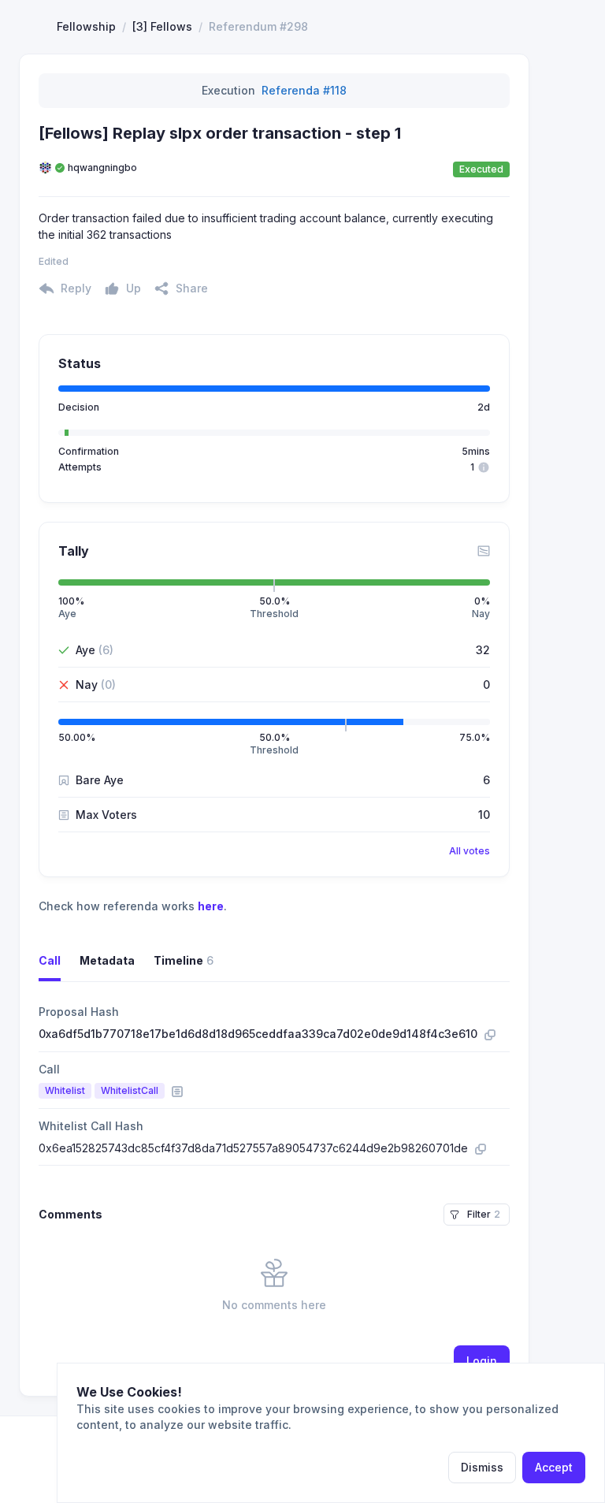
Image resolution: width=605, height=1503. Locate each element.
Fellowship (86, 26)
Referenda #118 (304, 90)
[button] (181, 288)
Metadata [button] (107, 960)
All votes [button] (469, 851)
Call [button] (50, 960)
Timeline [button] (183, 960)
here (211, 906)
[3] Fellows (162, 26)
